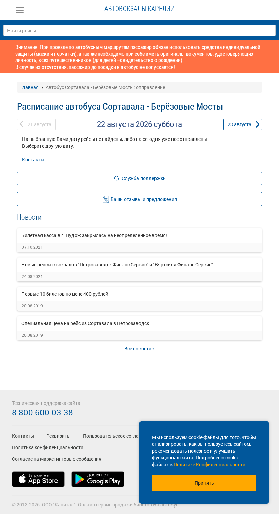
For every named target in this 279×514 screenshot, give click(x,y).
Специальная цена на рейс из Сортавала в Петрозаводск (85, 323)
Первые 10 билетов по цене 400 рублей (64, 294)
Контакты (33, 159)
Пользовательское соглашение (118, 435)
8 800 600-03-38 (42, 412)
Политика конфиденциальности (47, 447)
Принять (204, 483)
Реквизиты (58, 435)
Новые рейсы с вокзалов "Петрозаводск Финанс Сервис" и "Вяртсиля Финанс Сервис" (117, 264)
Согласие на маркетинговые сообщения (56, 459)
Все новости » (139, 348)
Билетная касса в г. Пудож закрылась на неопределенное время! (94, 235)
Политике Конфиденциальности (209, 464)
